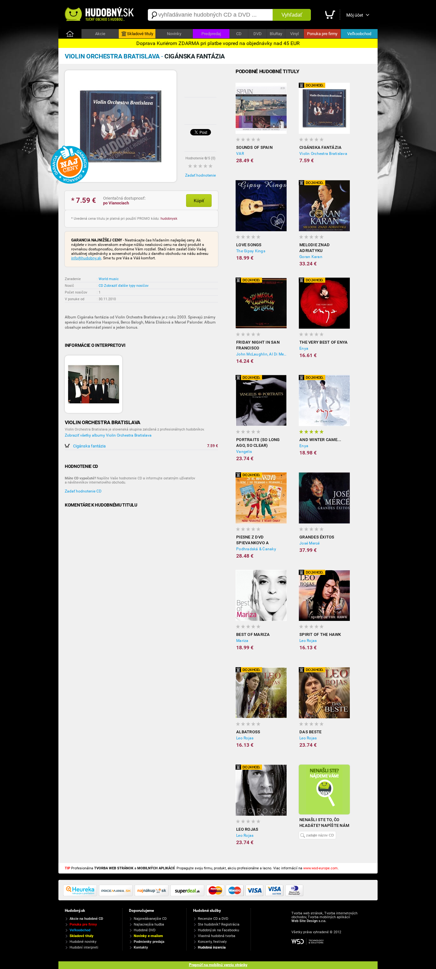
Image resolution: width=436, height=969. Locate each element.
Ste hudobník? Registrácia (218, 924)
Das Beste (310, 731)
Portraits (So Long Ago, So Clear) (258, 442)
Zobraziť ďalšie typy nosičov (126, 286)
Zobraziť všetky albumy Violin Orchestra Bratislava (108, 435)
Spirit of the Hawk (320, 634)
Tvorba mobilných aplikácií (329, 917)
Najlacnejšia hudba (149, 924)
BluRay (276, 33)
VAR (240, 153)
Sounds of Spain (254, 147)
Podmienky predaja (149, 942)
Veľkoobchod (359, 33)
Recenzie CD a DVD (213, 919)
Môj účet (354, 15)
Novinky (174, 33)
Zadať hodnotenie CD (83, 491)
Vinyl (294, 33)
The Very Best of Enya (323, 342)
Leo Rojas (308, 640)
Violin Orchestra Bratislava (323, 153)
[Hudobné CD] (117, 895)
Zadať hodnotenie (200, 175)
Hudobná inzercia (212, 947)
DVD (257, 33)
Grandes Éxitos (317, 537)
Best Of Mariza (253, 634)
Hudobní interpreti (84, 947)
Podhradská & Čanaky (256, 549)
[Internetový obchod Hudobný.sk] (100, 14)
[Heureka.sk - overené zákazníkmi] (81, 895)
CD (239, 33)
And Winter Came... (320, 439)
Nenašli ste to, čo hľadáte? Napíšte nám (324, 822)
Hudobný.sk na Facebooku (218, 930)
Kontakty (141, 947)
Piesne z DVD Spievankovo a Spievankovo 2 (252, 540)
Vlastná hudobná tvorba (216, 936)
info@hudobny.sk (86, 258)
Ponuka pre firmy (322, 33)
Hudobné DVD (144, 930)
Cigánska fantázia (89, 446)
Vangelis (244, 451)
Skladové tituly (140, 33)
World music (109, 279)
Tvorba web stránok (307, 913)
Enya (303, 348)
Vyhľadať (292, 15)
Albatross (248, 731)
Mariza (242, 640)
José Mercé (309, 543)
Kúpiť (199, 200)
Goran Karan (310, 257)
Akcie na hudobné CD (86, 919)
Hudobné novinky (83, 942)
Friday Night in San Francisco (258, 345)
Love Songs (249, 244)
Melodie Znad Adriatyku (314, 247)
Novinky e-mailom (148, 936)
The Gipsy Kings (250, 251)
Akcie (100, 33)
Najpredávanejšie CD (150, 919)
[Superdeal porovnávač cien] (188, 895)
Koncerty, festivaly (212, 942)
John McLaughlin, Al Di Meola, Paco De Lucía (261, 354)
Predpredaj (211, 33)
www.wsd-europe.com (320, 868)
